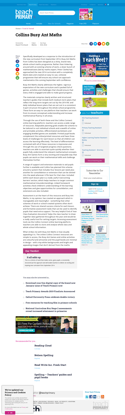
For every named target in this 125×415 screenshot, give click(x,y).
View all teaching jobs (95, 161)
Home (28, 24)
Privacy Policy (59, 403)
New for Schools (54, 24)
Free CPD (82, 24)
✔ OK (10, 413)
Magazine (70, 24)
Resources (51, 401)
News (56, 401)
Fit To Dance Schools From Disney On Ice (102, 215)
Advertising (71, 401)
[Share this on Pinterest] (99, 44)
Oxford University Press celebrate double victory (50, 297)
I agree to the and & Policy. (96, 191)
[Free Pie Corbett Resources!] (94, 80)
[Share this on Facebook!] (91, 44)
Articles (39, 24)
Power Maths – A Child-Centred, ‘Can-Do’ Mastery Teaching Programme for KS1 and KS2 (88, 218)
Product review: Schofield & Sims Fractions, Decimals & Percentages (102, 238)
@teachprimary (47, 392)
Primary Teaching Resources (46, 403)
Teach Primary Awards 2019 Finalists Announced (50, 291)
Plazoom (95, 24)
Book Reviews (43, 401)
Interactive (34, 401)
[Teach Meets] (94, 76)
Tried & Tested (28, 28)
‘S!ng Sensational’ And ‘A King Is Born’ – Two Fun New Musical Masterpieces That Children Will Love (88, 239)
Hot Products (63, 401)
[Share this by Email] (103, 44)
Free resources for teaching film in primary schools (51, 302)
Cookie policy (8, 409)
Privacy (24, 407)
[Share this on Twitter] (95, 44)
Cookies (90, 193)
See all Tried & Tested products (89, 248)
